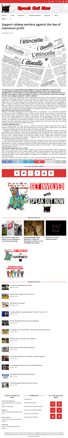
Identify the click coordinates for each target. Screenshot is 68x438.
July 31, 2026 (14, 314)
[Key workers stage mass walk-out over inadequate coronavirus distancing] (12, 228)
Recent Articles (34, 282)
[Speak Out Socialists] (34, 12)
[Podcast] (66, 1)
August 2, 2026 (14, 305)
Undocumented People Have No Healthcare (22, 347)
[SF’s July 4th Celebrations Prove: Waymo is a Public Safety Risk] (5, 358)
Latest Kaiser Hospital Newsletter (33, 410)
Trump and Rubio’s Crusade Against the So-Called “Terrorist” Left (28, 312)
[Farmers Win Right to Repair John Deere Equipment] (5, 322)
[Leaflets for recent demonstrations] (56, 228)
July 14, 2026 (14, 385)
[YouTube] (63, 1)
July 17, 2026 (14, 358)
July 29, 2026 (14, 323)
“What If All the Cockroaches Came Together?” (23, 338)
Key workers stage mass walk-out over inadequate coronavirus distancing (11, 239)
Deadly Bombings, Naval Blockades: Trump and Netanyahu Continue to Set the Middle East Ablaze (33, 240)
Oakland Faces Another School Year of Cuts (22, 294)
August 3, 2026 (14, 296)
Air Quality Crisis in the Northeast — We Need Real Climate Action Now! (30, 330)
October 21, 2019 (8, 33)
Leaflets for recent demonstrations (52, 238)
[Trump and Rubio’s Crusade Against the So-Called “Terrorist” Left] (5, 314)
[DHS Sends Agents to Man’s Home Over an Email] (5, 385)
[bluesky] (56, 1)
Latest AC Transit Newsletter (31, 413)
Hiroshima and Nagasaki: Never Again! (21, 285)
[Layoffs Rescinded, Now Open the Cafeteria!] (5, 376)
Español (4, 19)
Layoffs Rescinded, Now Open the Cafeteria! (22, 374)
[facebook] (59, 1)
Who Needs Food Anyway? (17, 303)
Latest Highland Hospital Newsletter (33, 406)
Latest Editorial (28, 399)
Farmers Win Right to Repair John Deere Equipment (24, 321)
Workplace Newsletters (35, 15)
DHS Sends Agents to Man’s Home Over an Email (23, 383)
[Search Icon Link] (10, 19)
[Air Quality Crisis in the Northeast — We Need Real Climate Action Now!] (5, 331)
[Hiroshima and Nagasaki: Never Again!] (5, 287)
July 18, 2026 (14, 349)
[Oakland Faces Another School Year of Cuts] (5, 296)
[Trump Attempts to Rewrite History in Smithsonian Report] (5, 367)
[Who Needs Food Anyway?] (5, 305)
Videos (56, 15)
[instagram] (49, 1)
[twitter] (52, 1)
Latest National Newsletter (31, 417)
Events (12, 15)
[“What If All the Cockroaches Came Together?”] (5, 340)
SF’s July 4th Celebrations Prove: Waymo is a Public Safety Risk (27, 356)
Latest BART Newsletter (30, 403)
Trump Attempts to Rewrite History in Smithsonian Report (26, 365)
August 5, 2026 (14, 287)
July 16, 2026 (14, 367)
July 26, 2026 (14, 340)
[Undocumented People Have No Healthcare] (5, 349)
